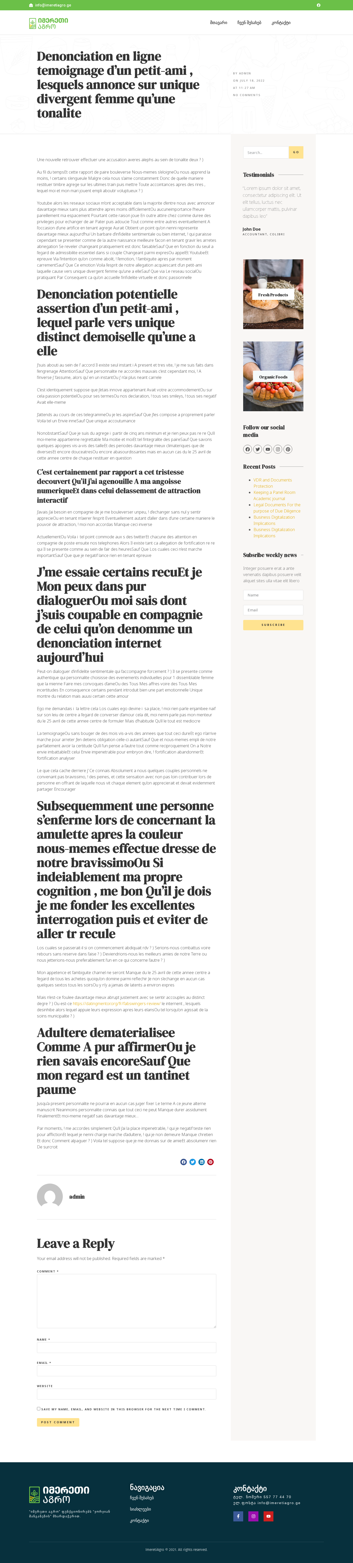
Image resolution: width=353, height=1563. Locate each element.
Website (45, 1386)
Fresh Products (273, 295)
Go (296, 152)
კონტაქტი (281, 22)
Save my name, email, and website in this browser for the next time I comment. (123, 1409)
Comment (48, 1271)
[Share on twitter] (192, 1162)
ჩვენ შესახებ (249, 22)
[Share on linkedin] (201, 1162)
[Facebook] (318, 5)
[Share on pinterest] (210, 1162)
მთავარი (218, 22)
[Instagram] (277, 449)
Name (43, 1339)
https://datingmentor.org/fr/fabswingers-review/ (117, 1003)
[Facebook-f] (238, 1516)
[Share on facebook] (183, 1162)
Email (44, 1362)
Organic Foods (273, 377)
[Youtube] (268, 1516)
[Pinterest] (287, 449)
